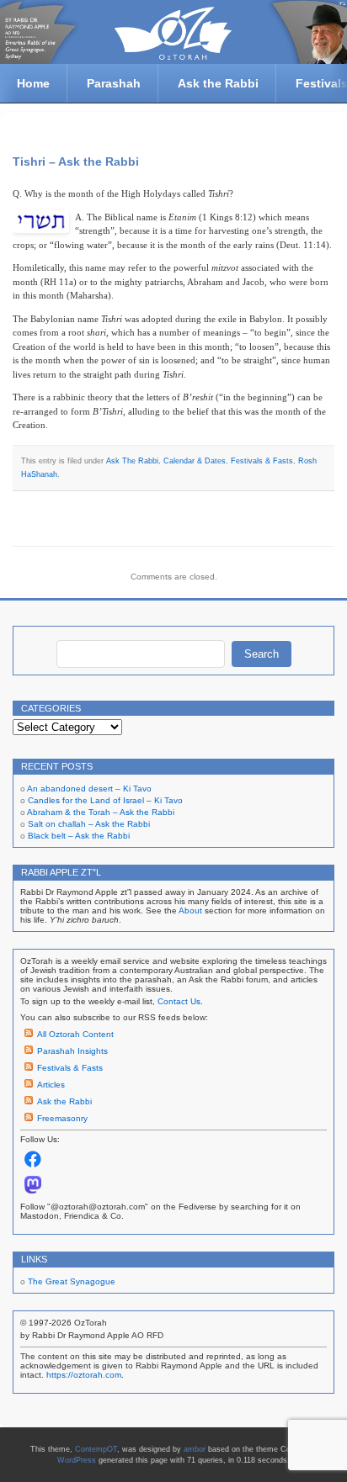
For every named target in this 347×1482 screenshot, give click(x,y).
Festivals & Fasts (262, 461)
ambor (195, 1449)
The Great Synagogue (71, 1281)
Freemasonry (62, 1118)
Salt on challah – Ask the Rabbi (89, 823)
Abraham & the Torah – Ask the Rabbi (100, 812)
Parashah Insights (72, 1051)
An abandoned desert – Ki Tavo (89, 788)
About (190, 910)
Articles (51, 1084)
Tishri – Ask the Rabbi (76, 161)
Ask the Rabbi (218, 83)
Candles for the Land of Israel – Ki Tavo (105, 800)
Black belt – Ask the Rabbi (79, 835)
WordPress (76, 1460)
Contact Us (178, 1001)
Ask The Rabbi (132, 461)
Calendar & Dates (194, 461)
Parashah (114, 83)
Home (33, 83)
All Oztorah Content (75, 1034)
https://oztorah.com (83, 1374)
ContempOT (96, 1449)
